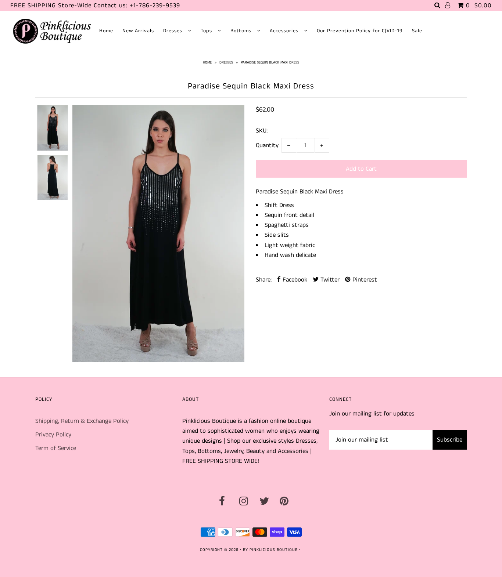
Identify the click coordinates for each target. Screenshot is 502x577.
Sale (417, 31)
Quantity (267, 145)
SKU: (262, 130)
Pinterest (364, 279)
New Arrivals (138, 31)
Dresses (173, 31)
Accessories (285, 31)
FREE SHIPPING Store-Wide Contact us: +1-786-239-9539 (95, 5)
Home (106, 31)
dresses (226, 62)
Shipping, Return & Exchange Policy (82, 421)
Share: (264, 279)
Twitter (329, 279)
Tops (207, 31)
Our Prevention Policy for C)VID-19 (360, 31)
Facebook (294, 279)
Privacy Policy (53, 434)
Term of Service (55, 448)
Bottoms (241, 31)
